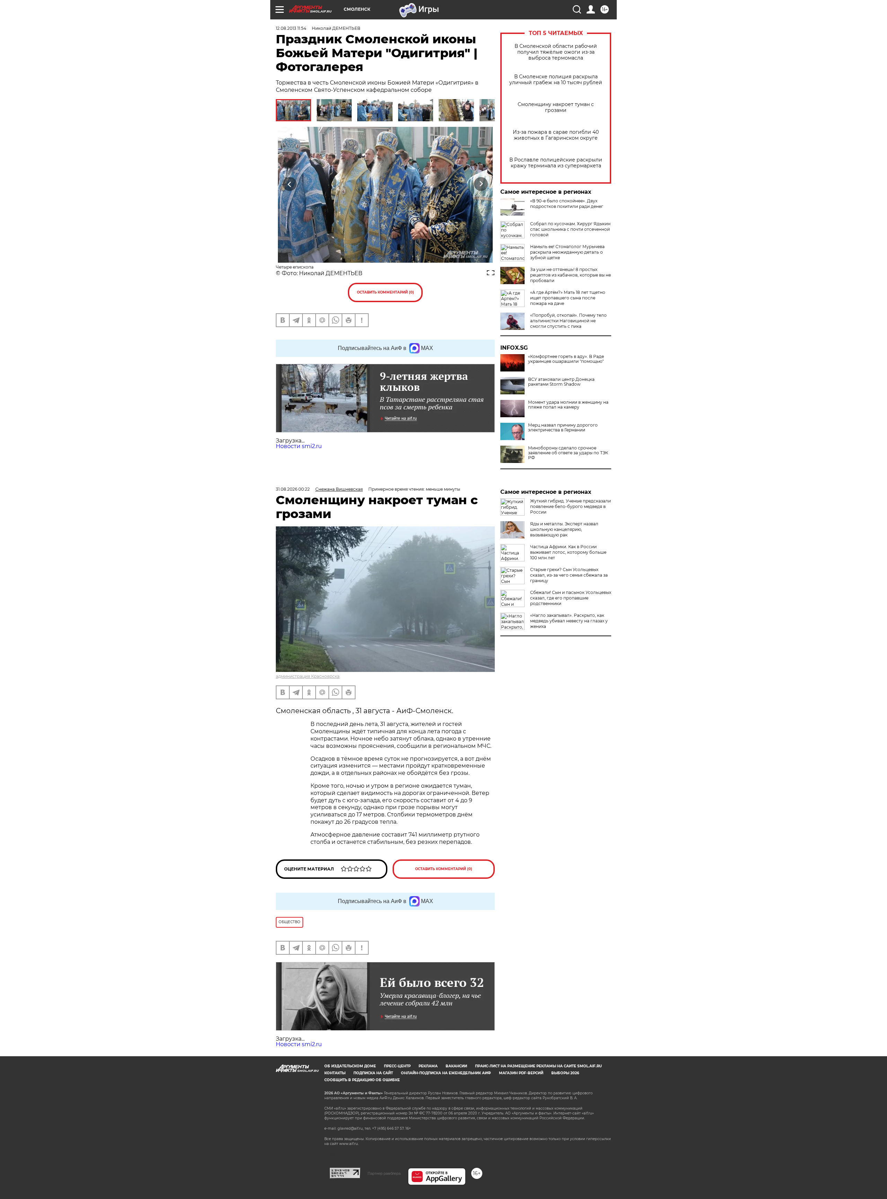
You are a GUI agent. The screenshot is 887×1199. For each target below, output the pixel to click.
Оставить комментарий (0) (385, 292)
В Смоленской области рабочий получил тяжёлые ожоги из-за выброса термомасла (556, 52)
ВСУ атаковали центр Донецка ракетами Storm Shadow (561, 382)
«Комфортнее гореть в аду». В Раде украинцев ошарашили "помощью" (566, 359)
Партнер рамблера (384, 1173)
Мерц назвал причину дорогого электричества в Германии (563, 427)
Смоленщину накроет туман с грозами (556, 107)
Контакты (334, 1073)
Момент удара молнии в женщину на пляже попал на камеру (568, 405)
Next (481, 184)
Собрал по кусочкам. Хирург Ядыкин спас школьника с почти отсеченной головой (570, 229)
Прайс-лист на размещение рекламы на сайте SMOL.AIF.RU (538, 1066)
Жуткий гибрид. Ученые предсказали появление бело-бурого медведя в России (570, 506)
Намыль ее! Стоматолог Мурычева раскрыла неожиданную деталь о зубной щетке (567, 252)
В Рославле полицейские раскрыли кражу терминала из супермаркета (555, 163)
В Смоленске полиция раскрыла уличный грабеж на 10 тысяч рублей (555, 80)
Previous (290, 184)
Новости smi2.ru (299, 446)
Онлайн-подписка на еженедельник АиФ (446, 1073)
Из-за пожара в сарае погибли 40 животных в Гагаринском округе (556, 135)
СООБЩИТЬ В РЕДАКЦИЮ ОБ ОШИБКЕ (362, 1080)
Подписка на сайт (373, 1073)
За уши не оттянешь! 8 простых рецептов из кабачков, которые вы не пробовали (570, 275)
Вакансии (456, 1066)
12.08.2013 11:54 (291, 28)
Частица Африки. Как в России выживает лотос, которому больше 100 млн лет (568, 552)
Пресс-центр (397, 1066)
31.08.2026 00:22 (293, 489)
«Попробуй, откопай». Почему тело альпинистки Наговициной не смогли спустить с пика (568, 321)
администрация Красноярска (308, 676)
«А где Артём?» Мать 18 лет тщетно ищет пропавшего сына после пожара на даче (567, 298)
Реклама (428, 1066)
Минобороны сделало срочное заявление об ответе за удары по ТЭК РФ (568, 453)
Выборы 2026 (565, 1073)
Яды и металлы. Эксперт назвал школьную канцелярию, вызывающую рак (564, 529)
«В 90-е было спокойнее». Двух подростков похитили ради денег (566, 203)
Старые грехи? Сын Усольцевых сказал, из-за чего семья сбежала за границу (569, 575)
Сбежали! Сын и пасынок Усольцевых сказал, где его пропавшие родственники (570, 598)
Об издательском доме (350, 1066)
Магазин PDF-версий (521, 1073)
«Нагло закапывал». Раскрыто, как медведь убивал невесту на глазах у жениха (569, 621)
